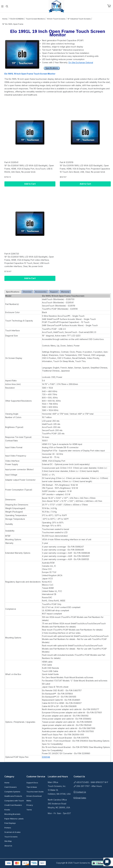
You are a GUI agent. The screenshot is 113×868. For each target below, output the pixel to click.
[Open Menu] (2, 6)
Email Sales (81, 798)
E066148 (46, 757)
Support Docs (32, 782)
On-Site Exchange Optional (80, 62)
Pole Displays (10, 823)
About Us (8, 846)
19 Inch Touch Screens (56, 19)
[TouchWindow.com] (56, 6)
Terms (29, 810)
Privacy (29, 805)
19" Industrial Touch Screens (79, 19)
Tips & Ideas (31, 787)
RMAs (28, 801)
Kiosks (7, 810)
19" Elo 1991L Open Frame (12, 24)
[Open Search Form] (7, 6)
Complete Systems (12, 791)
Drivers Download (34, 796)
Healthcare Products (13, 796)
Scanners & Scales (12, 832)
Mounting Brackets (12, 814)
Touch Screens (11, 837)
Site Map (8, 841)
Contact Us (81, 792)
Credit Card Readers (13, 805)
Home (4, 19)
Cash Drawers (10, 787)
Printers (7, 828)
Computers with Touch (14, 801)
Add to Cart (30, 184)
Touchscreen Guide (35, 791)
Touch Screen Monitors (35, 19)
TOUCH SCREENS (16, 19)
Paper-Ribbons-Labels (14, 819)
